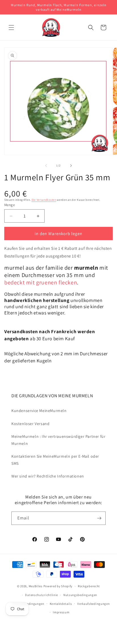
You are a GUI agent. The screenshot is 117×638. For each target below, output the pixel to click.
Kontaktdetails (61, 604)
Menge (9, 204)
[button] (11, 27)
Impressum (61, 612)
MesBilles (36, 586)
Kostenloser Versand (30, 423)
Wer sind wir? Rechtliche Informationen (47, 476)
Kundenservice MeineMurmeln (39, 410)
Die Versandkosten (44, 200)
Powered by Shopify (58, 586)
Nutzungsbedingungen (80, 595)
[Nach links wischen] (46, 165)
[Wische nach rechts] (71, 165)
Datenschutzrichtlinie (41, 595)
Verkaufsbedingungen (93, 604)
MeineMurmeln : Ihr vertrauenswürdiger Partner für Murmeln (58, 440)
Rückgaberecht (89, 586)
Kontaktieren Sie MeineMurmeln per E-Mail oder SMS (55, 460)
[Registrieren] (99, 518)
